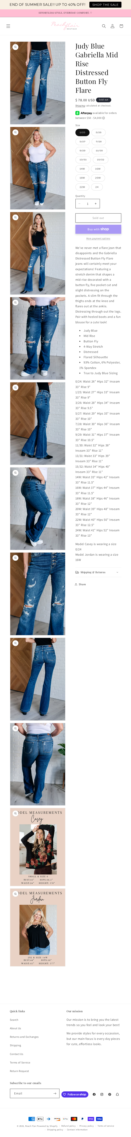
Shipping (80, 105)
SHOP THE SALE (105, 4)
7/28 (101, 142)
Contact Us (16, 1054)
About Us (15, 1028)
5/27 (85, 142)
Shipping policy (55, 1129)
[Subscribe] (54, 1093)
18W (84, 179)
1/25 (85, 133)
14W (84, 169)
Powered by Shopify (47, 1126)
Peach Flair (31, 1126)
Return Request (19, 1071)
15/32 (103, 160)
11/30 (101, 151)
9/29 (85, 151)
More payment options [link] (98, 238)
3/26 (101, 133)
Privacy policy (86, 1125)
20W (100, 179)
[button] (8, 26)
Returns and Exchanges (24, 1037)
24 (99, 188)
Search (14, 1020)
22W (84, 188)
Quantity (80, 195)
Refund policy (68, 1125)
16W (100, 169)
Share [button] (82, 584)
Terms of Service (20, 1062)
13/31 (85, 160)
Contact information (77, 1129)
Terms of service (106, 1125)
